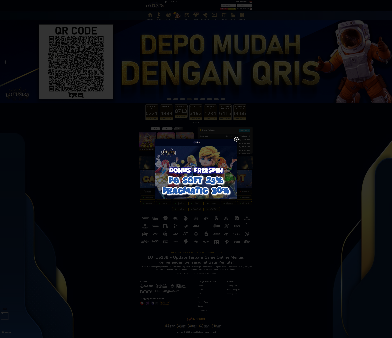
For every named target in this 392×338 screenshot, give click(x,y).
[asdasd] (196, 172)
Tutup (236, 139)
